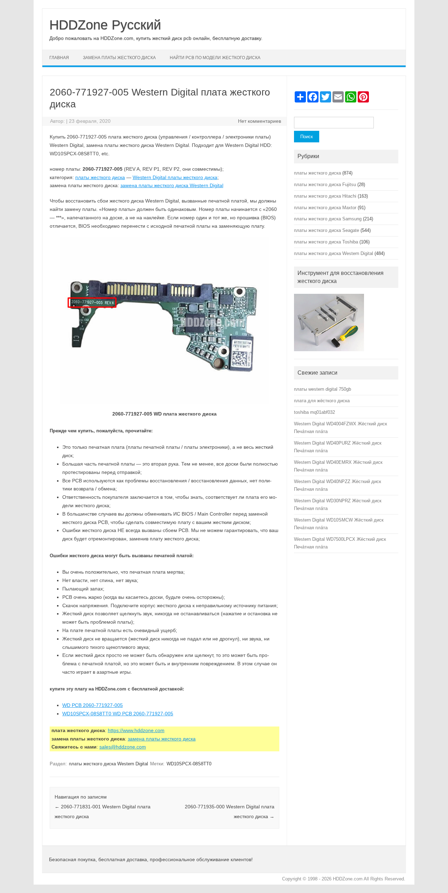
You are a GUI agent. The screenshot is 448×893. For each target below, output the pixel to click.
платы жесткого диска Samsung (328, 218)
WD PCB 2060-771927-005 (92, 705)
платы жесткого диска (100, 177)
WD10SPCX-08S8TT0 (189, 763)
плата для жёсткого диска (322, 400)
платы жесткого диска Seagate (326, 230)
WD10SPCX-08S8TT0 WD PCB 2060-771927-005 (117, 713)
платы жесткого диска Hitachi (325, 196)
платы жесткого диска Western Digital (108, 763)
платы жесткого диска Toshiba (326, 241)
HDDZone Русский (105, 24)
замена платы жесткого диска (119, 57)
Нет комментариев (259, 121)
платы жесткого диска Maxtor (325, 207)
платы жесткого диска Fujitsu (325, 184)
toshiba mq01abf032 (314, 412)
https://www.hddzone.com (136, 730)
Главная (59, 57)
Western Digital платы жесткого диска (175, 177)
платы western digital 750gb (322, 389)
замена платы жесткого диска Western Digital (171, 185)
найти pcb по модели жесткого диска (215, 57)
